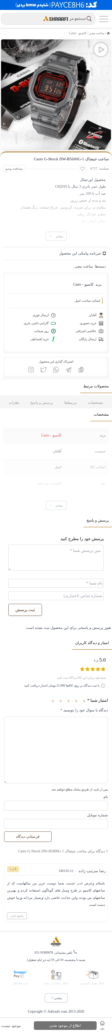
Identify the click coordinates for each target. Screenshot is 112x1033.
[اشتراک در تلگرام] (68, 370)
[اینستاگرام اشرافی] (31, 370)
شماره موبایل (97, 815)
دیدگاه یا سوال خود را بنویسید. (84, 710)
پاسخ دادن (16, 916)
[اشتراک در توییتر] (43, 370)
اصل (57, 467)
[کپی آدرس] (81, 370)
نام (105, 797)
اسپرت (56, 483)
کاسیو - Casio (77, 33)
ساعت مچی (96, 33)
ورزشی (43, 483)
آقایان (57, 451)
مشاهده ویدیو (14, 168)
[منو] (103, 19)
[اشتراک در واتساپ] (56, 370)
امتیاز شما (97, 700)
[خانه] (108, 33)
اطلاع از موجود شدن (65, 1026)
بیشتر (58, 998)
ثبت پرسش (25, 609)
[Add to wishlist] (82, 168)
